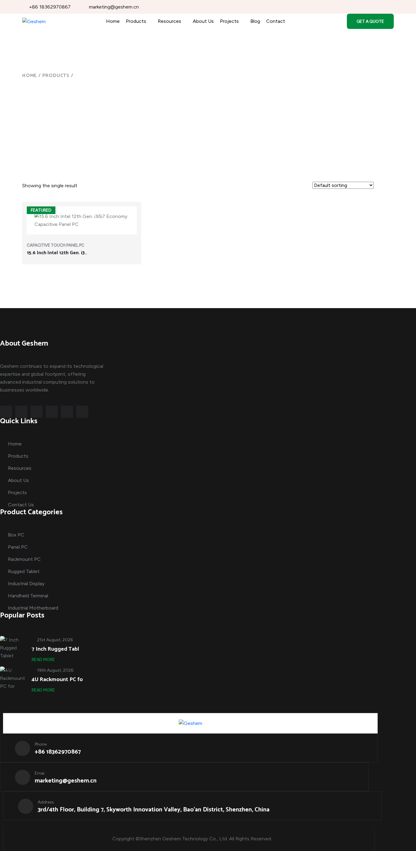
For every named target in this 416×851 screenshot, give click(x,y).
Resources (169, 21)
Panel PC (18, 547)
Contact (275, 21)
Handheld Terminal (28, 596)
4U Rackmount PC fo (57, 679)
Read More (43, 659)
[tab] (382, 186)
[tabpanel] (208, 237)
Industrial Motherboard (33, 608)
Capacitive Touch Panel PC (55, 245)
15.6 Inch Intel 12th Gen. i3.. (57, 253)
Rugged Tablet (24, 571)
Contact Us (21, 505)
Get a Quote (370, 21)
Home (113, 21)
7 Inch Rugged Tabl (55, 649)
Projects (229, 21)
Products (136, 21)
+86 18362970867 (50, 7)
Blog (255, 21)
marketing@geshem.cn (114, 7)
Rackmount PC (24, 559)
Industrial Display (26, 583)
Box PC (16, 535)
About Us (203, 21)
